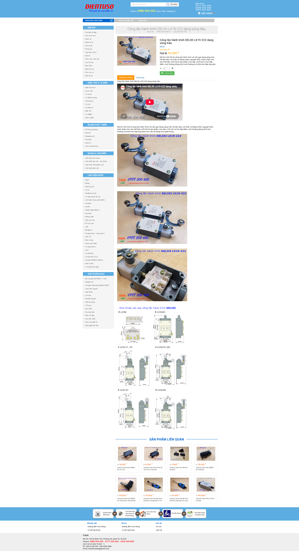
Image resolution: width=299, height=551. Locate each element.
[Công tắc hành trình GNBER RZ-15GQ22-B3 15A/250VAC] (127, 485)
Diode (87, 206)
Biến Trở (88, 111)
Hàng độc (143, 20)
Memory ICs (89, 186)
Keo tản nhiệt (90, 319)
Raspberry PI (90, 136)
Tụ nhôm (88, 94)
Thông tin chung (126, 77)
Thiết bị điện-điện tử (92, 210)
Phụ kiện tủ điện (91, 32)
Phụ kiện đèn (90, 312)
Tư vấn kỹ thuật (94, 530)
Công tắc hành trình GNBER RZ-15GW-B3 (205, 469)
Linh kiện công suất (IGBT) (95, 200)
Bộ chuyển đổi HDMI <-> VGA (96, 279)
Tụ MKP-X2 (89, 108)
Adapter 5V (89, 282)
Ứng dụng (140, 77)
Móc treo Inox (90, 35)
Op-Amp (88, 213)
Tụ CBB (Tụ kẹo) (91, 97)
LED (86, 227)
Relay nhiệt (89, 217)
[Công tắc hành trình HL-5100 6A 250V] (205, 485)
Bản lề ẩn (88, 66)
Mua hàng (169, 73)
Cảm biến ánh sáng (92, 158)
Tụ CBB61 (88, 114)
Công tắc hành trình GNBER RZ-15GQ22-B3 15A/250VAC (126, 500)
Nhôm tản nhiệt (91, 243)
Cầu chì (88, 237)
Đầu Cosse (89, 240)
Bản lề (87, 56)
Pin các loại (89, 223)
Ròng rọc (88, 49)
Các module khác (91, 146)
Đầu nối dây (89, 315)
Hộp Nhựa (89, 292)
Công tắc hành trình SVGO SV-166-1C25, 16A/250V (153, 469)
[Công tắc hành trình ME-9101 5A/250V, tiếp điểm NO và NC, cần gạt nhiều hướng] (179, 485)
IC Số (87, 190)
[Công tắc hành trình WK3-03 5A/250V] (179, 454)
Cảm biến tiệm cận (92, 168)
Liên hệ (159, 530)
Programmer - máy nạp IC (95, 233)
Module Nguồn (90, 299)
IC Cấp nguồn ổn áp (92, 197)
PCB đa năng (90, 302)
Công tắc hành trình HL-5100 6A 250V (205, 500)
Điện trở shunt (90, 87)
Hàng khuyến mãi (126, 20)
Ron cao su (89, 72)
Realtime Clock (90, 193)
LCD (86, 250)
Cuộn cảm (89, 91)
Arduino (88, 143)
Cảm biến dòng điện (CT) (94, 165)
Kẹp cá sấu (89, 263)
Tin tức (158, 527)
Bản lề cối (89, 76)
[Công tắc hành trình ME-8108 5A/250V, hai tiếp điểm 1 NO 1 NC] (153, 485)
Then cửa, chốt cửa (92, 59)
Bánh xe (88, 39)
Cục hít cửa (89, 62)
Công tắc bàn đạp (92, 267)
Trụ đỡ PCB (89, 253)
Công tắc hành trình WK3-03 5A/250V (179, 469)
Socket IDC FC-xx (91, 257)
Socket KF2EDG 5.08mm (94, 260)
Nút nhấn (88, 309)
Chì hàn (88, 295)
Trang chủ (150, 32)
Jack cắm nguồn (91, 289)
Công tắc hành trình (180, 32)
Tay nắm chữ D (90, 52)
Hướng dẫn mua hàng (97, 527)
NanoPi (88, 133)
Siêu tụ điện (89, 117)
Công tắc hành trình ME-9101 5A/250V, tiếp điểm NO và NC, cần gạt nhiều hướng (179, 500)
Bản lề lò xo (89, 69)
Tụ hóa (87, 104)
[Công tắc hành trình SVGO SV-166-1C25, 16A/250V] (153, 454)
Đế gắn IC (89, 230)
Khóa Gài (88, 46)
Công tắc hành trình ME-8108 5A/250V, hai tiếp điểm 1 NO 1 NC (152, 500)
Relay (87, 183)
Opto (87, 180)
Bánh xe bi (89, 42)
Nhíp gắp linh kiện (91, 325)
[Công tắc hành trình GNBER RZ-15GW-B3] (205, 454)
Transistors (89, 101)
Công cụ (88, 305)
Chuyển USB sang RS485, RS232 (97, 285)
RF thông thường (91, 129)
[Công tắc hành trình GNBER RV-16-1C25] (127, 454)
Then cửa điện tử (91, 322)
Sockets (88, 203)
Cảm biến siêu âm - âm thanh (96, 161)
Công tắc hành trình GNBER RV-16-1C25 (126, 469)
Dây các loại (90, 220)
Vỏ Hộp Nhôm (90, 247)
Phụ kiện (88, 139)
